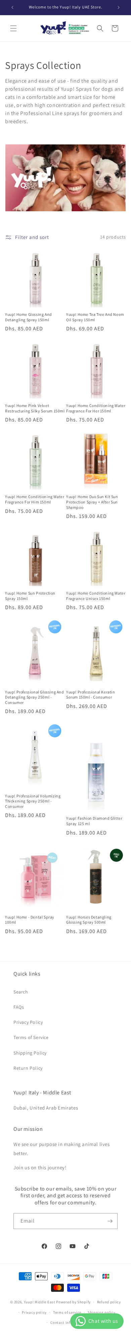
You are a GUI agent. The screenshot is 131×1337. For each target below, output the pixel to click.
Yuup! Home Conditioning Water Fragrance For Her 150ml (95, 408)
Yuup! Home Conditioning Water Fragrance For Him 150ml (34, 499)
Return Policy (28, 1068)
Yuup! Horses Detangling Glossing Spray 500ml (89, 920)
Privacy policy (34, 1312)
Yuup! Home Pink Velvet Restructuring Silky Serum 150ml (35, 408)
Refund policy (109, 1302)
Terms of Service (31, 1037)
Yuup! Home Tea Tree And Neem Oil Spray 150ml (95, 317)
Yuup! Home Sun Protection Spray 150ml (30, 596)
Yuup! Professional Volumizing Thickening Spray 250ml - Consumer (32, 801)
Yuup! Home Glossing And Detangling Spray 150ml (28, 317)
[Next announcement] (118, 7)
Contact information (68, 1322)
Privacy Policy (28, 1022)
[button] (13, 28)
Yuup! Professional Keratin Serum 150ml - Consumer (90, 694)
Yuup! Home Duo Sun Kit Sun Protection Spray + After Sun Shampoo (92, 502)
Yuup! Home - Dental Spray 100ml (29, 920)
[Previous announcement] (12, 7)
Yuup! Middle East (39, 1302)
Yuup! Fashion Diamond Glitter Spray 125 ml (94, 821)
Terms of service (67, 1312)
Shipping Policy (30, 1053)
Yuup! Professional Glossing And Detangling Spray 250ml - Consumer (34, 697)
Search (20, 992)
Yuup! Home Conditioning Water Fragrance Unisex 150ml (95, 596)
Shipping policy (102, 1312)
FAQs (18, 1007)
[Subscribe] (109, 1221)
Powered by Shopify (73, 1302)
